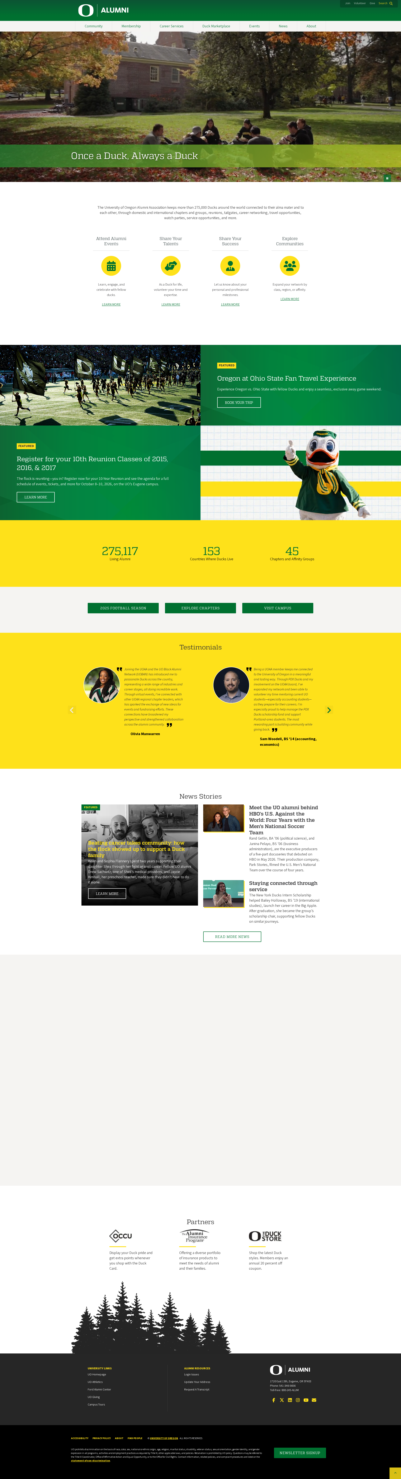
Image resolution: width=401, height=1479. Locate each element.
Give (372, 3)
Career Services (172, 26)
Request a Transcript (196, 1390)
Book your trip (239, 402)
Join (347, 3)
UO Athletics (95, 1382)
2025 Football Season (123, 608)
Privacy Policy (102, 1438)
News (283, 26)
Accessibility (79, 1438)
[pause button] (387, 178)
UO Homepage (97, 1374)
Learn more (35, 497)
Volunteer (360, 3)
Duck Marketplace (216, 26)
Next (329, 713)
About (311, 26)
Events (254, 26)
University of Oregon (164, 1438)
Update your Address (197, 1382)
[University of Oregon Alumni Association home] (103, 10)
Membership (131, 26)
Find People (135, 1438)
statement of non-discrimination (90, 1460)
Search (383, 3)
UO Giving (94, 1397)
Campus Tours (96, 1405)
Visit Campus (277, 608)
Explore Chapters (200, 608)
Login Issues (191, 1374)
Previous (72, 713)
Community (94, 26)
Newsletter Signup (300, 1453)
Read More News (232, 937)
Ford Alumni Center (99, 1390)
